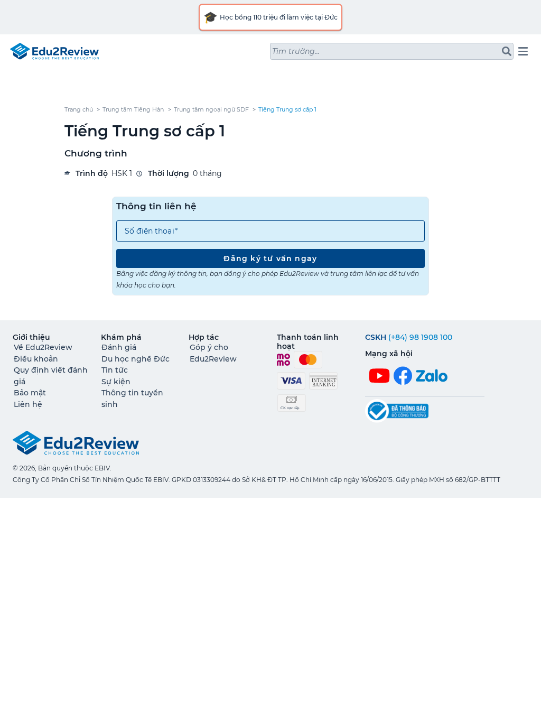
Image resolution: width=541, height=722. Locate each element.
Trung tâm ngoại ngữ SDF (211, 109)
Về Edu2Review (43, 347)
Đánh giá (118, 347)
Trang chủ (78, 109)
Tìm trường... (296, 51)
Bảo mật (30, 392)
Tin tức (114, 370)
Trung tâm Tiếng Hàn (133, 109)
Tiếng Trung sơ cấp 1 (287, 109)
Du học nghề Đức (135, 359)
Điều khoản (36, 359)
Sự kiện (115, 381)
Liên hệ (28, 404)
